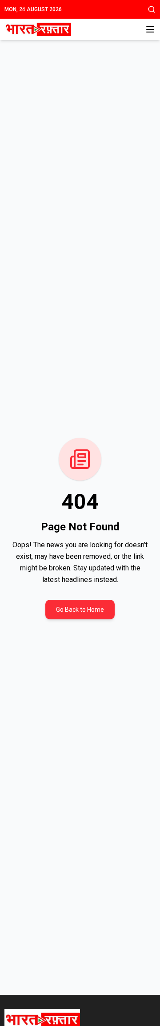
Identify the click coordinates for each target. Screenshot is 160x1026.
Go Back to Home (80, 609)
